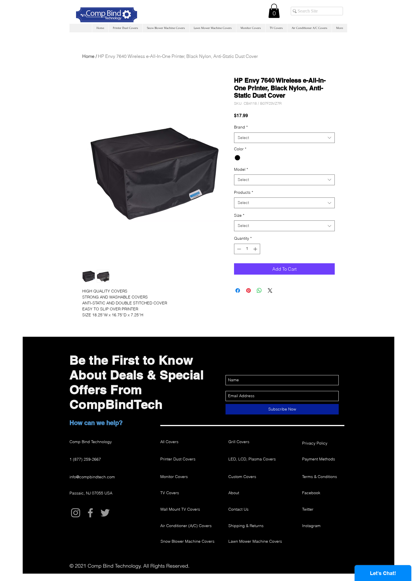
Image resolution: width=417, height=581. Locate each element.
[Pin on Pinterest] (248, 290)
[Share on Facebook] (237, 290)
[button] (274, 11)
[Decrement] (238, 249)
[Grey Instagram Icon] (76, 513)
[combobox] (284, 137)
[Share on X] (270, 290)
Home (88, 56)
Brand (241, 127)
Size (239, 215)
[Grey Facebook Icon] (90, 513)
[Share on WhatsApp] (259, 290)
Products (243, 192)
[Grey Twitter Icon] (105, 513)
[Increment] (255, 249)
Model (241, 169)
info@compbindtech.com (92, 476)
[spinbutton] (247, 249)
